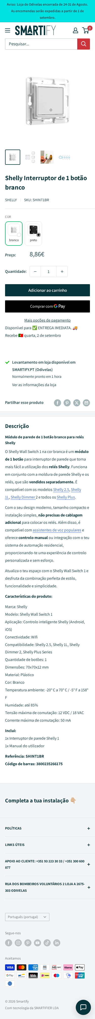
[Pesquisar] (83, 44)
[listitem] (14, 233)
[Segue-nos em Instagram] (18, 942)
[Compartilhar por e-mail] (86, 402)
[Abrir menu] (7, 30)
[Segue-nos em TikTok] (47, 942)
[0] (86, 30)
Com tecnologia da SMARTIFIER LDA (32, 1008)
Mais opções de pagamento (47, 320)
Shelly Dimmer (23, 497)
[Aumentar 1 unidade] (62, 271)
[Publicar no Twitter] (76, 402)
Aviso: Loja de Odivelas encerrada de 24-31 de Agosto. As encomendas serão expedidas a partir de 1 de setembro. (47, 11)
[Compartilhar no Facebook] (57, 402)
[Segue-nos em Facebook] (8, 942)
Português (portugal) (23, 916)
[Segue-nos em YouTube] (37, 942)
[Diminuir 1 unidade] (35, 271)
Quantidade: (16, 271)
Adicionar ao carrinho (47, 290)
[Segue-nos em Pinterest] (27, 942)
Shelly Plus (66, 497)
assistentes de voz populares (57, 530)
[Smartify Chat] (83, 1007)
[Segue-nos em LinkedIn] (56, 942)
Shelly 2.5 (61, 489)
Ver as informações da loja (34, 384)
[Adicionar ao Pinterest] (67, 402)
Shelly (11, 199)
